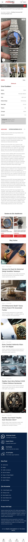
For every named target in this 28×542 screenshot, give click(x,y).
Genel (13, 119)
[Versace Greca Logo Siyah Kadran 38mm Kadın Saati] (20, 223)
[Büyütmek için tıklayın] (3, 60)
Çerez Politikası (6, 480)
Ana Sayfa (3, 12)
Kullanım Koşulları (6, 477)
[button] (2, 40)
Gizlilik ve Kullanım (7, 470)
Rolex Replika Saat (7, 495)
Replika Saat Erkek (6, 121)
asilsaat (6, 262)
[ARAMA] (24, 6)
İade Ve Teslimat (6, 472)
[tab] (4, 129)
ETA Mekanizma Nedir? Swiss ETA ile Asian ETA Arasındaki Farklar (12, 308)
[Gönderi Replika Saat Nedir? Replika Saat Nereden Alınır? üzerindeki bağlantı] (13, 402)
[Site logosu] (10, 2)
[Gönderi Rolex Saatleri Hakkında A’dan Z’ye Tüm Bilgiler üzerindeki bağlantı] (13, 329)
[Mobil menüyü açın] (2, 2)
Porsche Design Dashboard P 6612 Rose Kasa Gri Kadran (6, 231)
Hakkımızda (5, 464)
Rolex (24, 80)
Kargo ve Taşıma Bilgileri (8, 475)
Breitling (8, 12)
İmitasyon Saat (6, 492)
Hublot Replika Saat (7, 497)
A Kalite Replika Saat (7, 490)
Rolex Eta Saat (6, 500)
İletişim (4, 467)
